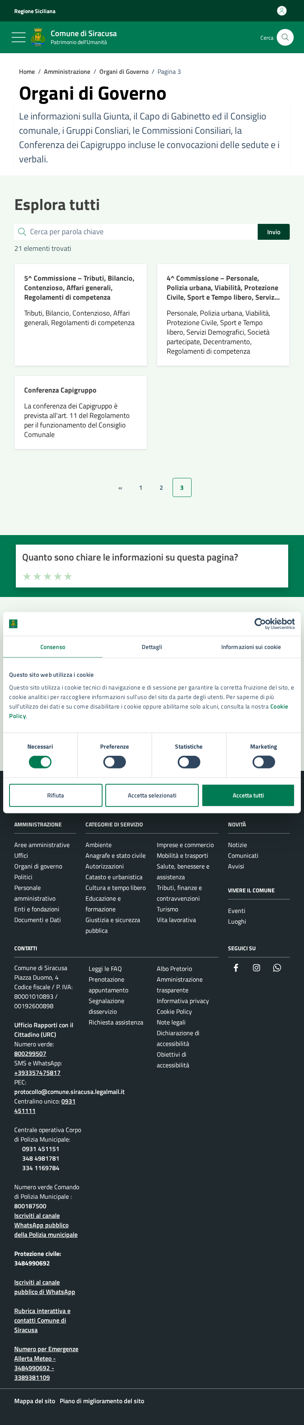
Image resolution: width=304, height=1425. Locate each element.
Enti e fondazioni (36, 909)
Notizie (237, 844)
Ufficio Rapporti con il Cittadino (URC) (43, 1029)
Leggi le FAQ (105, 968)
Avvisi (236, 866)
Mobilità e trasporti (182, 855)
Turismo (167, 909)
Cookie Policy (174, 1011)
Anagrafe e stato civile (116, 855)
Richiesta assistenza (116, 1022)
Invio (273, 232)
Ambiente (99, 844)
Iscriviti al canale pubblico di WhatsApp (44, 1286)
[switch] (114, 762)
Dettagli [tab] (152, 646)
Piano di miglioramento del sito (102, 1401)
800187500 (30, 1206)
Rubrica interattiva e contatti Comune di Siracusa (42, 1320)
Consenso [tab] (52, 646)
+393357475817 (37, 1072)
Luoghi (237, 921)
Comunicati (243, 855)
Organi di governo (38, 866)
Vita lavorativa (176, 919)
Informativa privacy (183, 1000)
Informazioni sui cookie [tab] (251, 646)
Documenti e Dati (37, 919)
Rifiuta (55, 794)
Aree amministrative (42, 844)
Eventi (236, 910)
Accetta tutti (248, 794)
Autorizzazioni (105, 866)
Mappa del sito (34, 1401)
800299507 (30, 1053)
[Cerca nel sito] (285, 37)
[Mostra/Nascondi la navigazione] (18, 37)
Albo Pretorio (174, 968)
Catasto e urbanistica (114, 877)
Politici (23, 877)
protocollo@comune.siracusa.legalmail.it (69, 1091)
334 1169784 (40, 1168)
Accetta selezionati (152, 794)
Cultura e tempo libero (116, 887)
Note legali (171, 1022)
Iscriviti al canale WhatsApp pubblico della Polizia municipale (46, 1225)
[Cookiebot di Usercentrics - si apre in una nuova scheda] (260, 624)
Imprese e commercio (185, 844)
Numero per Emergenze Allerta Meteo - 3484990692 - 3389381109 (46, 1363)
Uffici (21, 855)
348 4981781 (40, 1158)
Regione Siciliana (34, 11)
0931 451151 (40, 1148)
